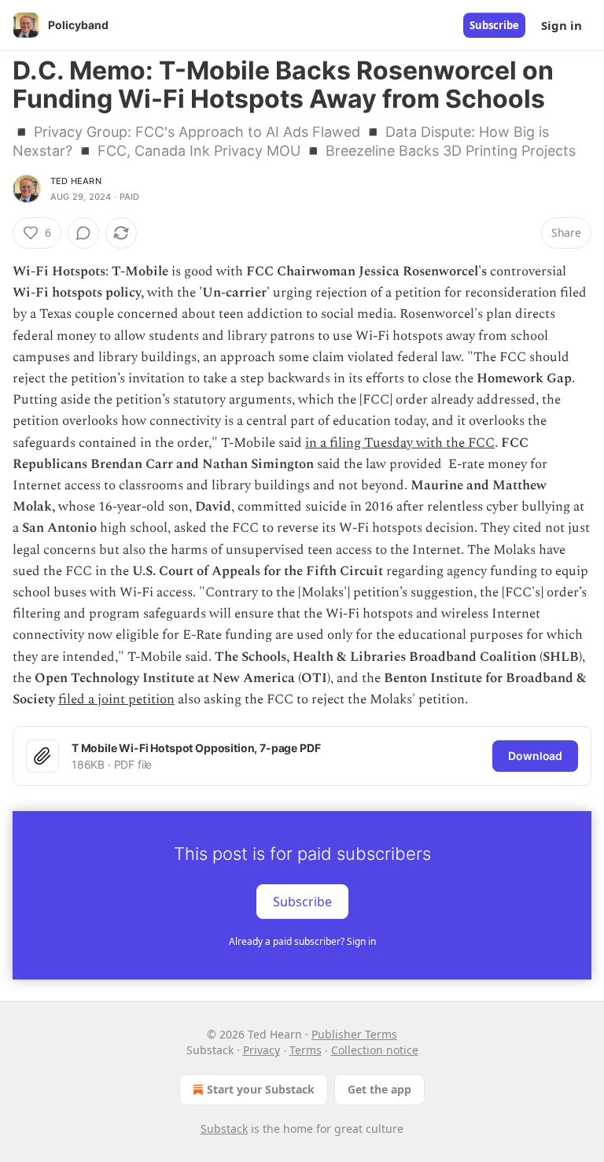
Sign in (561, 25)
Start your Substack (261, 1089)
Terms (305, 1049)
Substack (224, 1128)
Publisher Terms (354, 1034)
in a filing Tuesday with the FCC (400, 443)
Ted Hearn (75, 180)
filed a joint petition (116, 699)
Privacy (261, 1049)
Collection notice (374, 1049)
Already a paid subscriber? (302, 941)
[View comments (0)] (83, 233)
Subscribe (494, 25)
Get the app (379, 1089)
